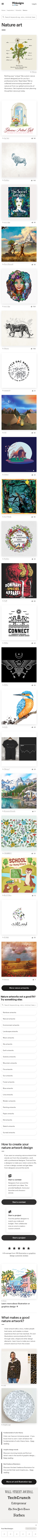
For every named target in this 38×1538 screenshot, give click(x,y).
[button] (36, 1525)
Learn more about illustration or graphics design (15, 1305)
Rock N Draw (7, 895)
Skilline (6, 643)
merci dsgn (7, 222)
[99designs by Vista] (18, 4)
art (19, 91)
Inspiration (10, 10)
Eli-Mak (6, 937)
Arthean (6, 474)
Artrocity (6, 979)
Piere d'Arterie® (8, 264)
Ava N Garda (7, 517)
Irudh (5, 601)
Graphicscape (7, 1425)
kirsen (4, 1301)
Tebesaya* (7, 769)
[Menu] (2, 4)
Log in (34, 4)
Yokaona (34, 72)
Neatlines (6, 180)
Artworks (19, 10)
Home (3, 10)
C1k (5, 432)
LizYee (6, 727)
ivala (4, 1385)
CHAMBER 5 (8, 853)
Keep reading (8, 1458)
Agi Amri (6, 138)
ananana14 (7, 390)
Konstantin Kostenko (9, 811)
